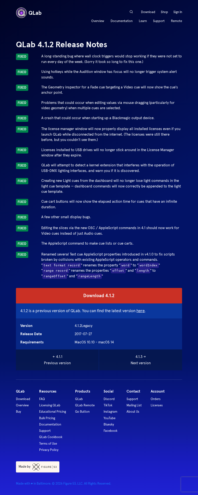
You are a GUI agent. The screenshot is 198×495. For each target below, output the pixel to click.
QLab (79, 399)
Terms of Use (48, 443)
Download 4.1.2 (98, 295)
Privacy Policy (48, 450)
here (140, 310)
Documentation (122, 21)
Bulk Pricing (47, 418)
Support (159, 21)
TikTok (108, 405)
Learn (143, 21)
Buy (18, 412)
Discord (109, 399)
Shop (164, 12)
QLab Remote (85, 405)
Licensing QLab (49, 405)
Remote (176, 21)
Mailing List (134, 405)
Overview (97, 21)
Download (148, 12)
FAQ (42, 399)
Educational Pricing (52, 412)
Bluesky (109, 424)
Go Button (82, 412)
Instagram (110, 412)
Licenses (157, 405)
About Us (133, 412)
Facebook (110, 431)
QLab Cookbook (50, 437)
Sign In (177, 12)
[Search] (131, 11)
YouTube (109, 418)
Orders (156, 399)
